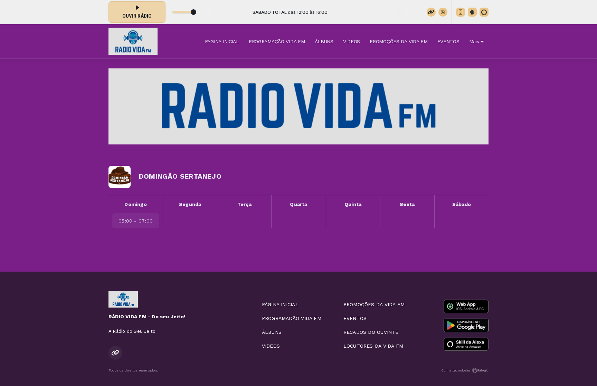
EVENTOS (448, 41)
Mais (475, 41)
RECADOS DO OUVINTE (371, 332)
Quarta (298, 204)
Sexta (407, 204)
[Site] (431, 12)
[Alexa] (484, 12)
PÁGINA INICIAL (222, 41)
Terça (244, 204)
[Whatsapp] (442, 12)
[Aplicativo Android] (472, 12)
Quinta (352, 204)
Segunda (190, 204)
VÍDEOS (351, 41)
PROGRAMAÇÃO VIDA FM (277, 41)
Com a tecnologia (455, 370)
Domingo (135, 204)
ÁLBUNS (324, 41)
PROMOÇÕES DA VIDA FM (398, 41)
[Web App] (460, 12)
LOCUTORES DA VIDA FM (373, 346)
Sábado (461, 204)
